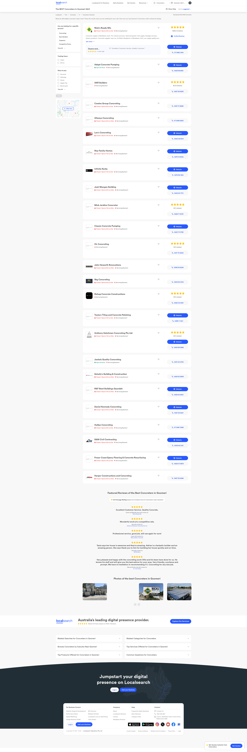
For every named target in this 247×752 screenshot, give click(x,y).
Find (66, 15)
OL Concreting (137, 568)
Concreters (73, 15)
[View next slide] (138, 604)
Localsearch (59, 15)
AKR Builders (137, 552)
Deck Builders (63, 37)
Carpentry (62, 40)
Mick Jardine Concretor (137, 537)
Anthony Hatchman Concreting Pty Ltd (137, 526)
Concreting (62, 33)
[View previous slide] (135, 604)
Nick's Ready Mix (137, 514)
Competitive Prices (65, 44)
